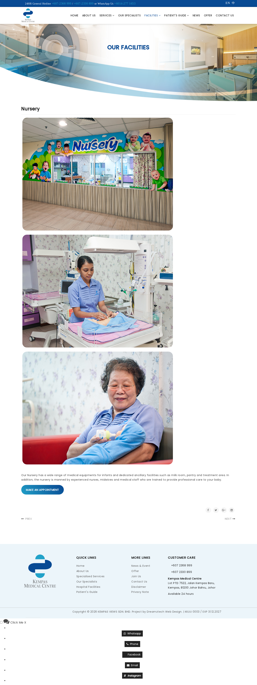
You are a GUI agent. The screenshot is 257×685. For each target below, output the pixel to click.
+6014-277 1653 (124, 3)
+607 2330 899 (181, 572)
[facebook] (37, 613)
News (196, 15)
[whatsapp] (29, 613)
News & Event (140, 566)
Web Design (173, 612)
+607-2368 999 (61, 3)
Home (74, 15)
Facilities (151, 15)
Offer (208, 15)
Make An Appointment (42, 490)
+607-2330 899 (84, 3)
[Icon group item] (44, 613)
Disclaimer (138, 587)
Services (106, 15)
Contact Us (225, 15)
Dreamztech (155, 612)
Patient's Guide (175, 15)
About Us (89, 15)
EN (228, 3)
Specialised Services (90, 576)
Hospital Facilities (88, 587)
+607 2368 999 (181, 565)
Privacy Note (140, 592)
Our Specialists (129, 15)
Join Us (136, 576)
